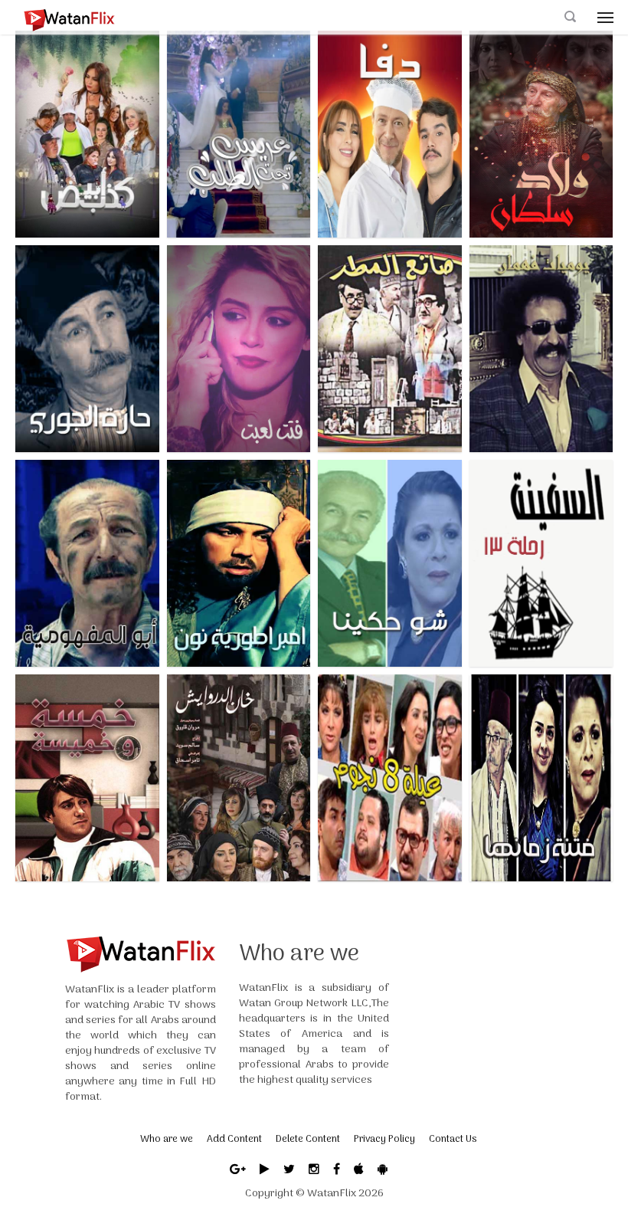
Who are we (166, 1139)
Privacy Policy (384, 1139)
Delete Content (308, 1139)
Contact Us (452, 1139)
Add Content (234, 1139)
